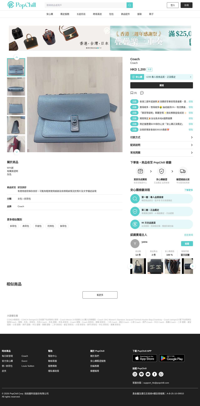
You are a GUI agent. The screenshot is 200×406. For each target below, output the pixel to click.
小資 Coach (136, 322)
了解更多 (188, 190)
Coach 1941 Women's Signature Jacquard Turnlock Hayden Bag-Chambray (130, 320)
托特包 (51, 226)
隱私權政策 (53, 371)
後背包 (63, 226)
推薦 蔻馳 (46, 325)
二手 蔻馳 (182, 322)
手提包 (38, 226)
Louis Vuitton (28, 366)
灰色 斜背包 (63, 322)
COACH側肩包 (13, 320)
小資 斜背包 (80, 325)
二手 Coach (112, 322)
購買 (162, 85)
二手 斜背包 (57, 325)
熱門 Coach (147, 322)
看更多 (100, 295)
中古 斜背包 (104, 325)
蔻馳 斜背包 (100, 322)
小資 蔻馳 (17, 325)
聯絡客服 (52, 361)
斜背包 (27, 198)
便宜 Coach (124, 322)
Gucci (24, 361)
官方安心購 (7, 361)
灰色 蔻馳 (53, 322)
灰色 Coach (42, 322)
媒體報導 (94, 371)
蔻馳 (20, 322)
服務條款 (52, 366)
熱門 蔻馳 (26, 325)
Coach (21, 206)
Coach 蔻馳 (75, 322)
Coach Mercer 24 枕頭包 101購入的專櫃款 (78, 320)
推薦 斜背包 (115, 325)
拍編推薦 (94, 366)
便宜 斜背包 (69, 325)
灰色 (26, 322)
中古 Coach (159, 322)
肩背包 (25, 226)
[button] (138, 253)
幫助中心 (52, 356)
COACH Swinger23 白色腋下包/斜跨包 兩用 (39, 320)
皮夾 (4, 371)
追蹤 (187, 243)
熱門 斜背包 (92, 325)
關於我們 (94, 356)
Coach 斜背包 (88, 322)
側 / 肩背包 (7, 366)
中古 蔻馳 (36, 325)
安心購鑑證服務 (98, 361)
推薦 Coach (171, 322)
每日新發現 (7, 356)
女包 (20, 198)
